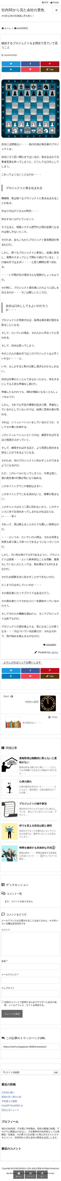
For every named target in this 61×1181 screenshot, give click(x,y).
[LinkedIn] (11, 69)
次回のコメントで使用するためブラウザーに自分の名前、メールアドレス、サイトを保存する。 (30, 1003)
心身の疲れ (25, 781)
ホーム (7, 28)
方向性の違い (8, 1092)
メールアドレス (9, 974)
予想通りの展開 (9, 1101)
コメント (5, 929)
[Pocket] (30, 69)
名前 (4, 961)
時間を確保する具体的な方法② (37, 847)
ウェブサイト (8, 988)
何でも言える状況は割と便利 (35, 825)
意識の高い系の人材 (11, 1096)
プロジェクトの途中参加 (33, 803)
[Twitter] (11, 63)
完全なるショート (10, 1110)
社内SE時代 (22, 28)
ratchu (54, 652)
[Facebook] (30, 63)
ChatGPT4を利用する (12, 1105)
